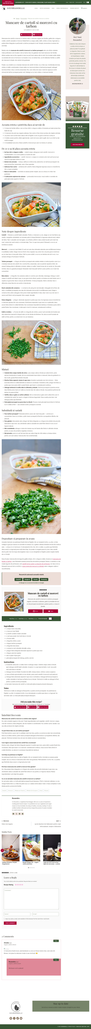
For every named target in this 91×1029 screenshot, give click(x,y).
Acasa (67, 2)
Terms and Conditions (81, 1026)
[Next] (60, 850)
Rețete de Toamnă (20, 790)
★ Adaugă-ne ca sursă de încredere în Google (31, 583)
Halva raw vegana (7, 822)
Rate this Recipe (21, 707)
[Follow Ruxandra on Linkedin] (19, 813)
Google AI (27, 579)
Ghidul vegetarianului (62, 8)
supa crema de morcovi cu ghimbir (33, 566)
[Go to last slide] (2, 850)
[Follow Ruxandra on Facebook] (13, 813)
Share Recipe (43, 707)
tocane (46, 790)
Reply (56, 941)
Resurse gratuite (78, 2)
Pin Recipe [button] (32, 707)
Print (36, 611)
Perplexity (44, 579)
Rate (51, 611)
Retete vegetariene (45, 8)
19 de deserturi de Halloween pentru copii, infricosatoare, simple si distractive (48, 823)
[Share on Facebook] (1, 511)
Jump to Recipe (26, 34)
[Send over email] (1, 521)
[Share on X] (1, 514)
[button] (40, 590)
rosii (41, 790)
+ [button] (52, 618)
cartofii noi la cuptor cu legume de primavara (36, 564)
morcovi (10, 790)
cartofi (4, 790)
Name (7, 914)
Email (35, 914)
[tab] (28, 867)
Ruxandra (12, 962)
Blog (53, 8)
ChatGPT (18, 579)
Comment (8, 890)
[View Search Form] (84, 2)
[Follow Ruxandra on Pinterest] (22, 813)
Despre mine (71, 2)
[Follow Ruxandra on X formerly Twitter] (16, 813)
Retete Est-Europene (32, 790)
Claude (35, 579)
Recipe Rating (8, 885)
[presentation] (11, 847)
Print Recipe (38, 34)
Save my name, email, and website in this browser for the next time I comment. (27, 918)
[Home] (14, 18)
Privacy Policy (71, 1026)
